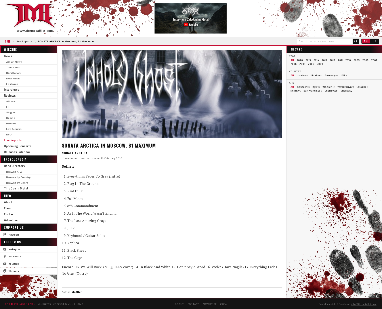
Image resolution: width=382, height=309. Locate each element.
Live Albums (13, 128)
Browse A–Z (14, 171)
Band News (13, 72)
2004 (311, 63)
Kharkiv (295, 90)
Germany (331, 75)
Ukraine (316, 75)
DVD (8, 134)
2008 (365, 60)
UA (374, 41)
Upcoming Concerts (17, 146)
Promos (11, 123)
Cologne (362, 86)
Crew (7, 208)
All (292, 60)
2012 (332, 60)
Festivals (12, 83)
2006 (293, 63)
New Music (13, 78)
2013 (324, 60)
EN (366, 41)
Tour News (13, 67)
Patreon (13, 234)
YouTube (13, 263)
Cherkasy (347, 90)
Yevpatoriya (345, 86)
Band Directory (14, 166)
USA (344, 75)
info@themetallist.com (363, 304)
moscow (303, 86)
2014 (316, 60)
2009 (356, 60)
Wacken (329, 86)
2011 (340, 60)
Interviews (11, 89)
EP (8, 106)
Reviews (10, 95)
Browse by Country (18, 177)
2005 (302, 63)
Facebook (14, 256)
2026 (300, 60)
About (8, 202)
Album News (14, 61)
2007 (374, 60)
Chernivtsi (331, 90)
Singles (11, 112)
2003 (320, 63)
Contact (9, 214)
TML (7, 41)
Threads (13, 270)
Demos (10, 117)
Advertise (11, 220)
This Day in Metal (16, 188)
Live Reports (24, 41)
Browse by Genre (17, 182)
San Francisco (313, 90)
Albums (11, 101)
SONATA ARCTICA (75, 153)
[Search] (356, 41)
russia (302, 75)
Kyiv (316, 86)
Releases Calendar (17, 152)
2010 (348, 60)
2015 (308, 60)
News (8, 56)
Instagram (14, 249)
